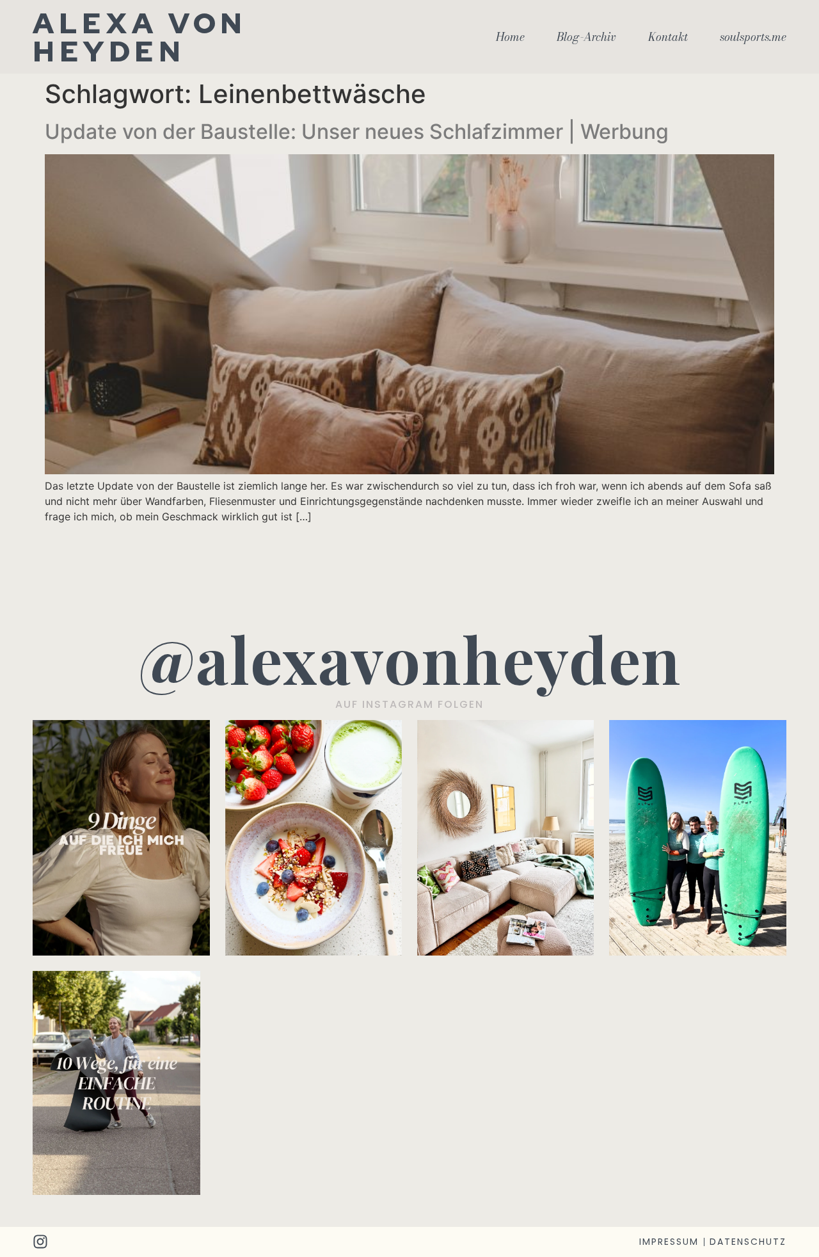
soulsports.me (753, 37)
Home (510, 37)
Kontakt (668, 37)
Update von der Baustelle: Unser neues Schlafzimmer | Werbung (357, 131)
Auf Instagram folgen (409, 704)
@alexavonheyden (409, 658)
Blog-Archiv (586, 37)
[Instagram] (40, 1241)
